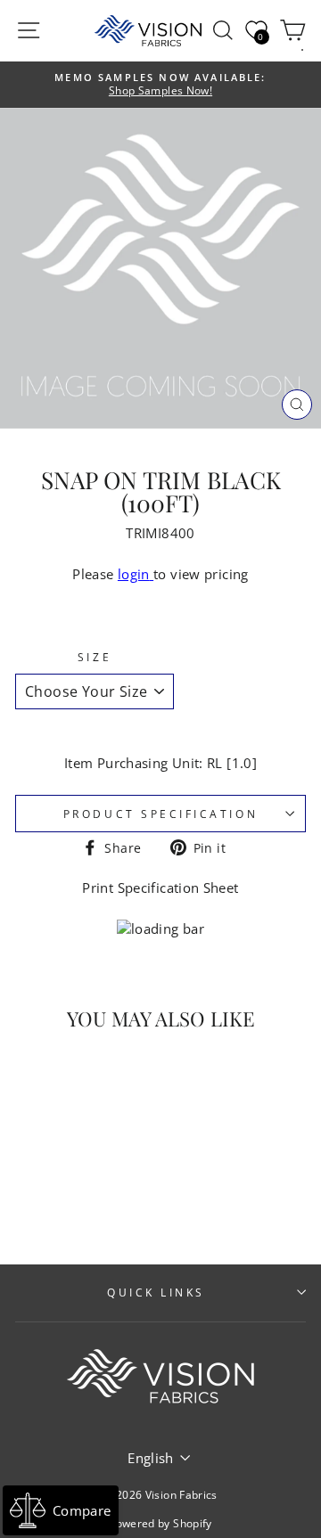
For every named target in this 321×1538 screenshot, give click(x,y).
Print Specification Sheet (160, 887)
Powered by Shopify (160, 1523)
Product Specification (160, 813)
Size (94, 657)
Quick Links (156, 1292)
